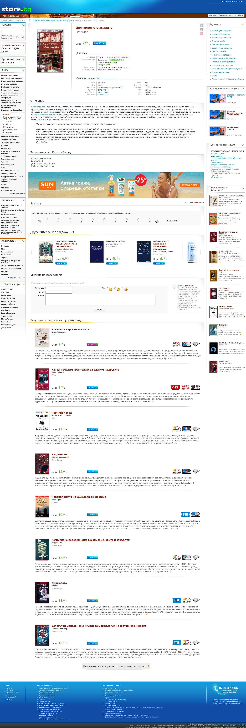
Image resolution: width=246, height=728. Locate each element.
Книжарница (11, 15)
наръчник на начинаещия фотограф (225, 169)
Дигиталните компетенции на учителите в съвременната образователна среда (132, 717)
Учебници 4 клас (8, 215)
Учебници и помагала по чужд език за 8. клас (11, 222)
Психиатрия (7, 133)
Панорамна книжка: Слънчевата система (119, 690)
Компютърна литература (11, 78)
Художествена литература (12, 81)
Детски (44, 701)
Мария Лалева (7, 319)
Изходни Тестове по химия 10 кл (223, 165)
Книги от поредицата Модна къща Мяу (10, 226)
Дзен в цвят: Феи (110, 688)
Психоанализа (8, 127)
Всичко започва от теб (112, 705)
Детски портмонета (220, 44)
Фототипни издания (9, 156)
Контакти (10, 690)
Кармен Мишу (216, 178)
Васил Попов (6, 322)
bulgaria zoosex (216, 156)
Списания (5, 187)
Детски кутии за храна (222, 48)
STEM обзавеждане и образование (51, 705)
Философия (67, 20)
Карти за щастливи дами (113, 713)
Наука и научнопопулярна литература (11, 97)
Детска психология (10, 130)
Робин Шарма (6, 295)
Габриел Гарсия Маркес (45, 114)
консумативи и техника (49, 694)
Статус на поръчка (13, 696)
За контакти (240, 1)
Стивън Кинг (6, 316)
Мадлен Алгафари (8, 301)
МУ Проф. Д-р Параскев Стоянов (10, 262)
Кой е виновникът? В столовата (115, 700)
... (174, 358)
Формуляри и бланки (10, 171)
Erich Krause (6, 255)
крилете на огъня (217, 154)
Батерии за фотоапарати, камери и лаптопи (54, 719)
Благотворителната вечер (236, 96)
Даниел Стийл (7, 289)
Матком (4, 271)
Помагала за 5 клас (9, 218)
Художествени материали (47, 696)
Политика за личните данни (237, 724)
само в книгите (8, 38)
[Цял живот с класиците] (50, 51)
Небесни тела (109, 694)
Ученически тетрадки (221, 55)
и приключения (48, 713)
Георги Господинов (9, 325)
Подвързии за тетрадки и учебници (228, 79)
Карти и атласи (7, 159)
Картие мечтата (217, 162)
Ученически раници (221, 34)
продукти (47, 698)
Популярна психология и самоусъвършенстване (12, 118)
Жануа (3, 249)
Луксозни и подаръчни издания (10, 152)
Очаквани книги (8, 190)
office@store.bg (237, 703)
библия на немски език (220, 171)
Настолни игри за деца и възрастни (51, 690)
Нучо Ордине (82, 32)
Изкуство (5, 145)
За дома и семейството (10, 142)
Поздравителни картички (12, 177)
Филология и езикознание (12, 93)
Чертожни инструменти (222, 65)
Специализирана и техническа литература (11, 101)
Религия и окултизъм (10, 136)
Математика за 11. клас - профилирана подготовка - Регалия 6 (12, 232)
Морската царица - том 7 (113, 709)
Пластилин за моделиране (223, 62)
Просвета (5, 246)
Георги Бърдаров (8, 313)
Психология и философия (51, 20)
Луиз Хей (5, 292)
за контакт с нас (231, 700)
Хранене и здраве (8, 139)
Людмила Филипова (9, 307)
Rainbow (4, 274)
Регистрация (11, 698)
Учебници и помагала (221, 30)
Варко (107, 698)
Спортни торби (218, 41)
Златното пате (7, 252)
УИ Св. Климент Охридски (12, 265)
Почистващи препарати (47, 692)
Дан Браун (5, 310)
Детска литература (9, 84)
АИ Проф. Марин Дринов (11, 268)
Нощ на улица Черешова (113, 696)
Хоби (3, 168)
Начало (9, 688)
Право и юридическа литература (9, 106)
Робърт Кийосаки (8, 304)
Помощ (9, 700)
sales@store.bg (235, 702)
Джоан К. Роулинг (8, 298)
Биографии (6, 148)
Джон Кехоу (6, 328)
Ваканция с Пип (110, 703)
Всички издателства (15, 277)
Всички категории (16, 193)
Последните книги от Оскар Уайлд (12, 211)
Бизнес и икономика (9, 75)
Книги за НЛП (8, 121)
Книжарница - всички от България (53, 688)
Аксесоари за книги (9, 174)
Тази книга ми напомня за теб (115, 692)
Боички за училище (220, 72)
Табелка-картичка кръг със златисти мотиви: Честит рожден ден (127, 715)
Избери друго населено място (118, 57)
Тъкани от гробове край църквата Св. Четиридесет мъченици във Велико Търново (134, 707)
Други (3, 184)
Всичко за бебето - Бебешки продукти (52, 703)
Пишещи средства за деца (223, 58)
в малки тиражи (50, 711)
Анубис (4, 258)
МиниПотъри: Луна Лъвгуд (114, 711)
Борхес (122, 129)
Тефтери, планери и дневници (9, 180)
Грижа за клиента (227, 1)
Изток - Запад (103, 92)
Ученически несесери (221, 37)
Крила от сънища (111, 701)
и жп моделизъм (50, 707)
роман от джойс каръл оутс (221, 167)
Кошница (10, 694)
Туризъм (5, 162)
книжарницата (227, 144)
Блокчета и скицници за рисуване (227, 68)
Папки (214, 75)
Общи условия (221, 724)
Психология (7, 124)
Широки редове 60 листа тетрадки (11, 206)
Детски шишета (219, 51)
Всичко (49, 709)
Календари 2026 (7, 165)
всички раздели (8, 36)
